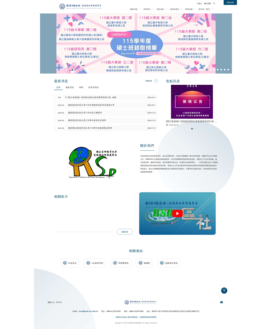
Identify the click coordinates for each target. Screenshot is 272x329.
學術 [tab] (81, 87)
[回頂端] (224, 290)
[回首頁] (80, 9)
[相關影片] (178, 213)
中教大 (199, 3)
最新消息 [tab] (70, 87)
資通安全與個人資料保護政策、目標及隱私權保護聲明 (136, 317)
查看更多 (148, 81)
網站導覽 (207, 3)
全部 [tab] (58, 87)
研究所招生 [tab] (93, 87)
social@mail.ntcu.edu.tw (88, 311)
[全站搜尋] (214, 3)
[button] (199, 69)
